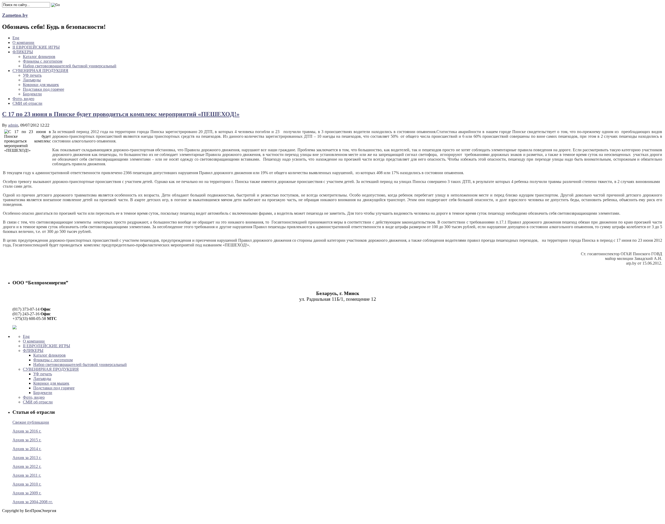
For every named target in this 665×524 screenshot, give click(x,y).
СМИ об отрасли (27, 103)
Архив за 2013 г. (26, 457)
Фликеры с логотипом (42, 61)
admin (13, 125)
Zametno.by (15, 15)
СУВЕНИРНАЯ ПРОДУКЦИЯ (40, 70)
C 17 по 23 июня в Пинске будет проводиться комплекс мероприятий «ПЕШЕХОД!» (121, 114)
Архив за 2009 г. (26, 493)
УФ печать (32, 75)
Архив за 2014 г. (26, 449)
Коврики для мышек (41, 84)
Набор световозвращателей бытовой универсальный (69, 66)
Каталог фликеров (39, 56)
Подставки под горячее (43, 89)
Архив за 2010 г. (26, 484)
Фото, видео (23, 98)
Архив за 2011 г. (26, 475)
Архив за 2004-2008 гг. (32, 502)
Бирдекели (32, 94)
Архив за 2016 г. (26, 431)
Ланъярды (32, 80)
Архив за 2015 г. (26, 440)
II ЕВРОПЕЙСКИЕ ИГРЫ (36, 47)
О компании (23, 42)
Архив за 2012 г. (26, 466)
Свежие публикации (30, 422)
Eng (15, 38)
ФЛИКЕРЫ (22, 52)
